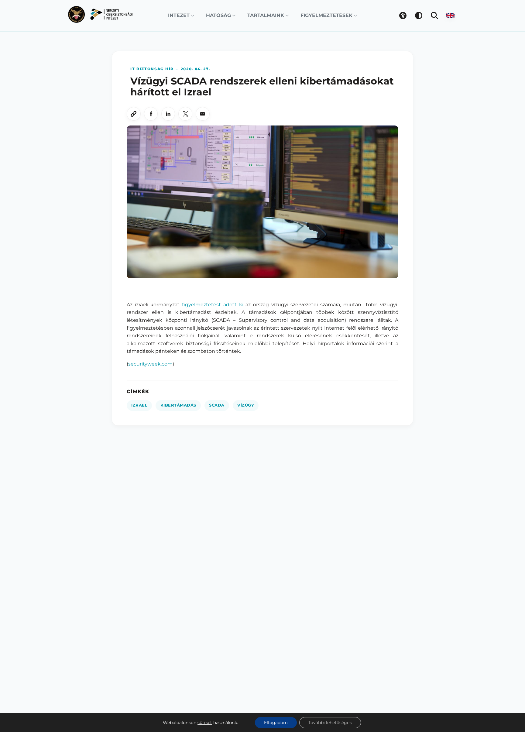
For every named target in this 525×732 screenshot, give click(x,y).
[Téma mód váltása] (418, 15)
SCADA (217, 405)
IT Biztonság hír (152, 69)
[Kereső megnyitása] (434, 15)
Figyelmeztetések (326, 15)
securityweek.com (150, 364)
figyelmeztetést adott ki (212, 305)
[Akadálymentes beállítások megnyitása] (403, 15)
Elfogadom (276, 722)
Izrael (139, 405)
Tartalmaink (265, 15)
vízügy (245, 405)
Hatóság (218, 15)
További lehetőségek (330, 722)
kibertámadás (178, 405)
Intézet (179, 15)
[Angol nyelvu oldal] (450, 15)
